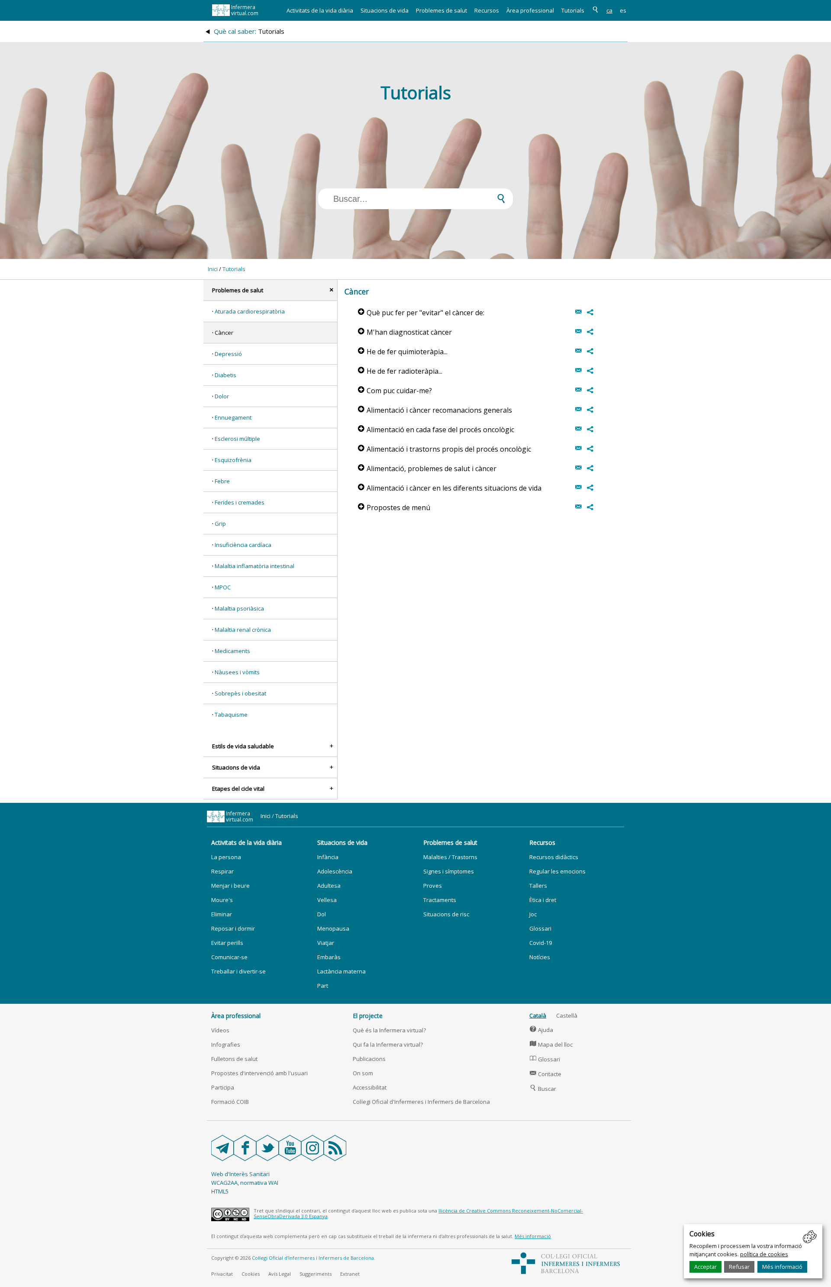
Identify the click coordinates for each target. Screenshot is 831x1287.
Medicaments (232, 651)
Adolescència (334, 871)
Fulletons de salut (234, 1059)
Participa (222, 1087)
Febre (222, 481)
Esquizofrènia (233, 460)
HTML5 (220, 1191)
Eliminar (221, 914)
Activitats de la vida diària (320, 10)
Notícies (539, 957)
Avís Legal (279, 1274)
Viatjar (325, 943)
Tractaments (439, 900)
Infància (327, 857)
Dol (321, 914)
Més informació (782, 1267)
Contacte (545, 1074)
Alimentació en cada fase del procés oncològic (436, 429)
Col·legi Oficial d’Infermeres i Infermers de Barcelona (313, 1258)
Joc (533, 914)
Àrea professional (530, 10)
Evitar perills (227, 943)
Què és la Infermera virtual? (389, 1030)
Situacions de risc (446, 914)
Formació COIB (230, 1102)
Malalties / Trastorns (450, 857)
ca (609, 10)
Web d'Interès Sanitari (240, 1174)
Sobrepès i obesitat (240, 693)
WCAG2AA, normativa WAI (244, 1183)
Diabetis (225, 375)
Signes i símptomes (448, 871)
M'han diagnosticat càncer (405, 332)
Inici (213, 269)
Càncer (224, 332)
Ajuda (541, 1030)
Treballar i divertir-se (238, 971)
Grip (220, 523)
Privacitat (222, 1274)
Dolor (222, 396)
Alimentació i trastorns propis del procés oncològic (444, 449)
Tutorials (572, 10)
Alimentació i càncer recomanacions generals (435, 410)
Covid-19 (540, 943)
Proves (432, 885)
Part (322, 986)
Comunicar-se (229, 957)
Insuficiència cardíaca (243, 545)
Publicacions (369, 1059)
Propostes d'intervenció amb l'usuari (259, 1073)
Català (537, 1015)
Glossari (540, 928)
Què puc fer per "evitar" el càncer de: (421, 312)
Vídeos (220, 1030)
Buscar (543, 1089)
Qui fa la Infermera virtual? (388, 1044)
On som (363, 1073)
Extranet (350, 1274)
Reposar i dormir (233, 928)
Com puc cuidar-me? (395, 390)
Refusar (739, 1267)
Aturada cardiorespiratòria (250, 311)
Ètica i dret (542, 900)
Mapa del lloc (551, 1044)
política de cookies (764, 1254)
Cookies (251, 1274)
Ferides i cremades (239, 502)
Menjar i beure (230, 885)
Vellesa (327, 900)
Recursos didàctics (553, 857)
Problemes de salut (441, 10)
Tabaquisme (231, 714)
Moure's (222, 900)
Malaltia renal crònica (243, 630)
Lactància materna (341, 971)
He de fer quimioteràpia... (403, 351)
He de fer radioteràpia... (400, 371)
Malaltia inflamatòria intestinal (254, 566)
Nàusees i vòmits (237, 672)
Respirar (222, 871)
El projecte (368, 1016)
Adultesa (329, 885)
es (623, 10)
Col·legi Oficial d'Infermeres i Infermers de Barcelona (421, 1102)
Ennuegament (233, 417)
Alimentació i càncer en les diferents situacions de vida (449, 488)
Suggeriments (316, 1274)
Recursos (486, 10)
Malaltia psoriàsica (239, 608)
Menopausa (333, 928)
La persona (226, 857)
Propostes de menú (394, 507)
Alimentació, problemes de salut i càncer (427, 468)
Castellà (566, 1015)
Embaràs (329, 957)
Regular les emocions (557, 871)
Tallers (538, 885)
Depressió (228, 354)
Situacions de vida (385, 10)
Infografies (225, 1044)
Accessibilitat (370, 1087)
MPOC (223, 587)
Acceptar (705, 1267)
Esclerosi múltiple (237, 439)
